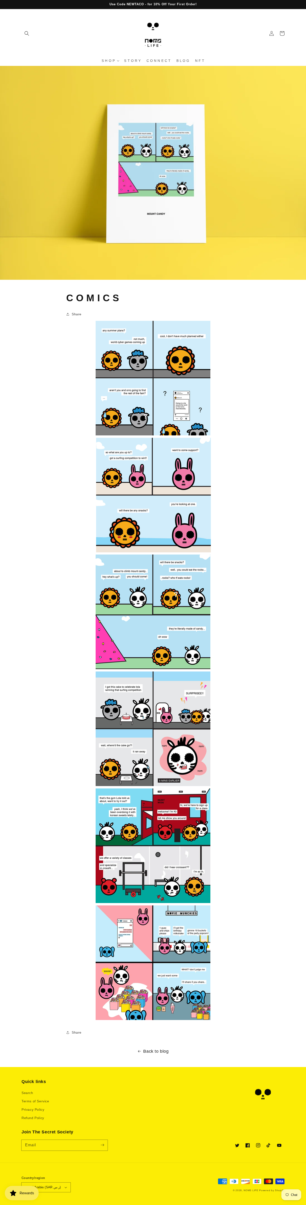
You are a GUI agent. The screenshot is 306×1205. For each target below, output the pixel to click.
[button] (27, 33)
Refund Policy (33, 1118)
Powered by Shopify (271, 1190)
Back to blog (156, 1051)
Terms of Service (35, 1101)
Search (27, 1093)
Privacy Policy (33, 1109)
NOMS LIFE (251, 1190)
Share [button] (77, 314)
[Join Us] (102, 1145)
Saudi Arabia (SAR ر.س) (43, 1187)
